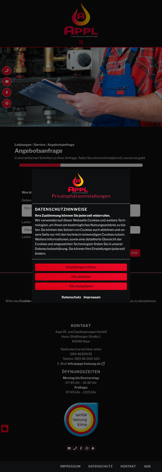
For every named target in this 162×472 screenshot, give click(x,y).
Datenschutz (71, 297)
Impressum (92, 297)
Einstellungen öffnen (81, 267)
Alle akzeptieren (81, 286)
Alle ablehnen (81, 277)
